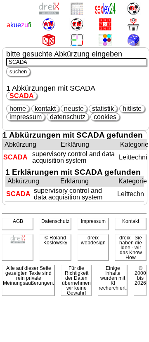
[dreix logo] (17, 242)
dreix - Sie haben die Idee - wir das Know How (130, 247)
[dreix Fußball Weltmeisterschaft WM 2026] (48, 25)
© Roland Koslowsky (55, 240)
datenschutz (67, 116)
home (17, 108)
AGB (18, 221)
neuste (74, 108)
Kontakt (130, 221)
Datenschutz (55, 221)
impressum (25, 116)
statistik (103, 108)
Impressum (93, 221)
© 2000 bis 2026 (140, 275)
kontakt (45, 108)
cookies (105, 116)
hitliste (132, 108)
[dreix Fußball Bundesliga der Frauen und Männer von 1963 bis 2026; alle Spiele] (133, 9)
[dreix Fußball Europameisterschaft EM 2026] (76, 25)
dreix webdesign (93, 240)
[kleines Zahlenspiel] (105, 25)
